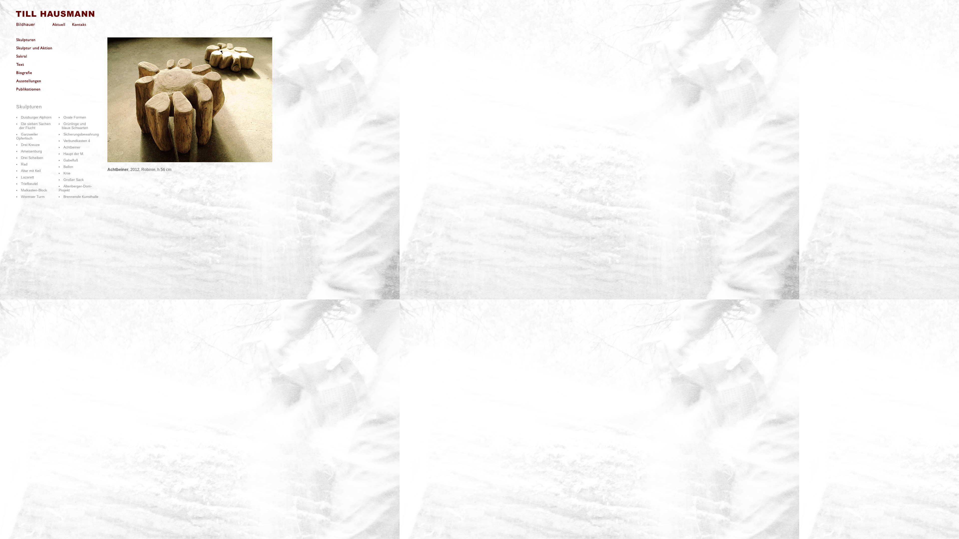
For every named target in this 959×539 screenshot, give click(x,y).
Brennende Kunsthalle (80, 197)
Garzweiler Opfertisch (27, 136)
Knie (66, 173)
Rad (24, 164)
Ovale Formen (74, 117)
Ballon (68, 167)
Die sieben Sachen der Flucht (33, 126)
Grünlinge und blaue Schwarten (73, 126)
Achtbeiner (71, 147)
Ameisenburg (31, 151)
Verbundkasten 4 (76, 141)
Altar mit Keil (31, 171)
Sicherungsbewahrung (81, 134)
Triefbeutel (29, 184)
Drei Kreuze (30, 145)
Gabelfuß (70, 160)
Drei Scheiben (32, 158)
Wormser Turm (33, 197)
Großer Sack (73, 180)
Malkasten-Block (34, 190)
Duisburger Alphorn (36, 117)
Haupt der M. (73, 154)
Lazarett (27, 177)
